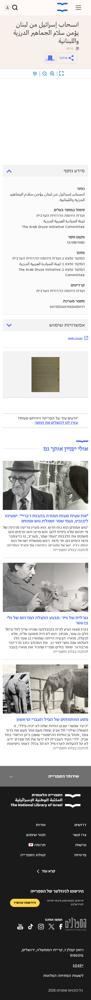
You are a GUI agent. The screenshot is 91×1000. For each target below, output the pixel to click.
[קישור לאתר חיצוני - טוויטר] (52, 926)
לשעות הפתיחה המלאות (63, 975)
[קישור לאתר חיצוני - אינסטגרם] (41, 926)
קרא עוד (48, 871)
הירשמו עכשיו (25, 902)
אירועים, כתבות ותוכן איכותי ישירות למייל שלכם (65, 902)
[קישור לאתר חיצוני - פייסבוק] (60, 926)
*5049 (78, 965)
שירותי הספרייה (63, 776)
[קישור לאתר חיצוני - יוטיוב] (20, 926)
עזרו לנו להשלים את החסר (56, 422)
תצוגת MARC (75, 338)
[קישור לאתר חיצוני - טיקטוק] (30, 926)
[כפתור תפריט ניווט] (78, 7)
